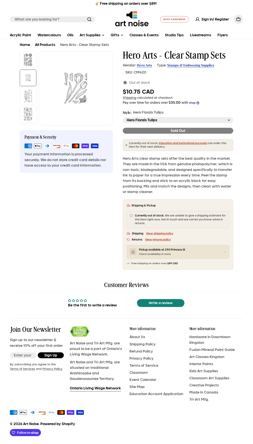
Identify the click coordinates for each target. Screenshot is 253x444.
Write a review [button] (161, 303)
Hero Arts (144, 65)
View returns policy (158, 239)
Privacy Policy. (52, 369)
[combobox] (52, 19)
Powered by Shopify (57, 424)
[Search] (89, 19)
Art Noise (31, 424)
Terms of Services (22, 369)
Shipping (129, 98)
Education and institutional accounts (183, 143)
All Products (45, 45)
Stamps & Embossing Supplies (190, 65)
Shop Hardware (174, 19)
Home (25, 45)
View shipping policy (159, 233)
